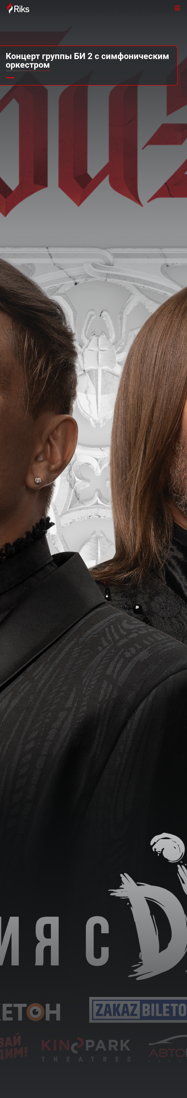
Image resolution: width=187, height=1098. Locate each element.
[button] (10, 77)
